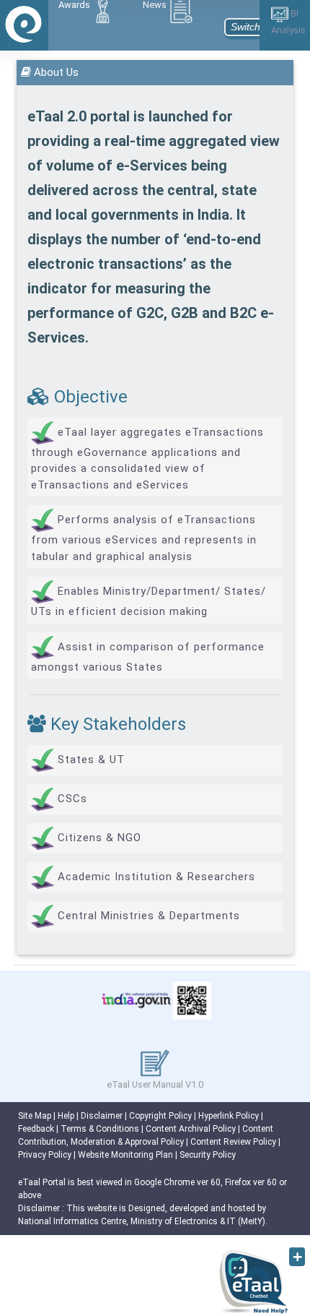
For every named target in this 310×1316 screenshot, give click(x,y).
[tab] (92, 10)
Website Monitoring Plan (125, 1155)
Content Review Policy (233, 1142)
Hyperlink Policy (228, 1116)
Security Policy (208, 1155)
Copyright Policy (160, 1116)
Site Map (34, 1116)
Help (66, 1116)
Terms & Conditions (100, 1129)
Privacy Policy (44, 1155)
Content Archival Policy (191, 1129)
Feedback (36, 1129)
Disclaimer (102, 1116)
